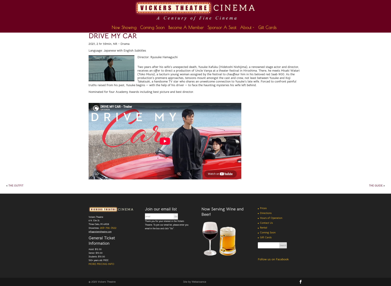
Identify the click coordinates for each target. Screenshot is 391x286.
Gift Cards (267, 28)
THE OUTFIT (15, 185)
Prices (263, 208)
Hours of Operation (271, 218)
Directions (266, 213)
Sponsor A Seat (222, 28)
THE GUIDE (376, 185)
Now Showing (124, 28)
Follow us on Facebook (273, 259)
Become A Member (186, 28)
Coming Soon (152, 28)
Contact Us (266, 223)
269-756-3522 (108, 228)
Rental (263, 227)
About (246, 28)
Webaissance (199, 281)
